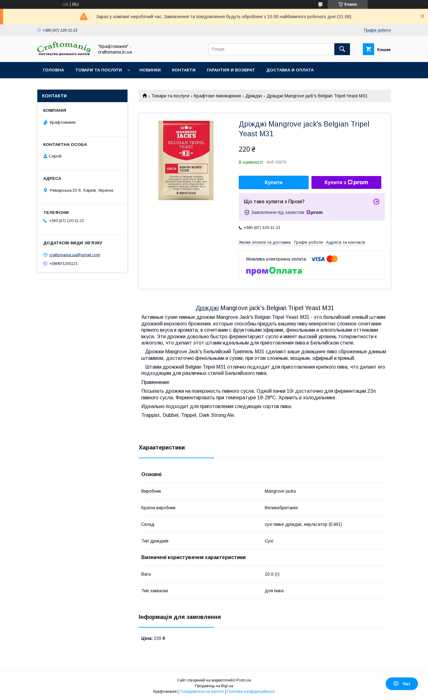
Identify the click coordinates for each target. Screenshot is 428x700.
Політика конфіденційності (251, 691)
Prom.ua (243, 680)
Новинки (150, 70)
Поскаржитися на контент (202, 691)
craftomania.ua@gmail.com (74, 254)
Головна (53, 70)
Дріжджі (253, 95)
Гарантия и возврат (231, 70)
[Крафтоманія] (64, 53)
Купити (274, 182)
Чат (406, 683)
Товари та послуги (98, 70)
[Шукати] (342, 49)
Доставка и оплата (290, 70)
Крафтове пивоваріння (217, 95)
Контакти (184, 70)
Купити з (335, 182)
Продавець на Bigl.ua (214, 686)
